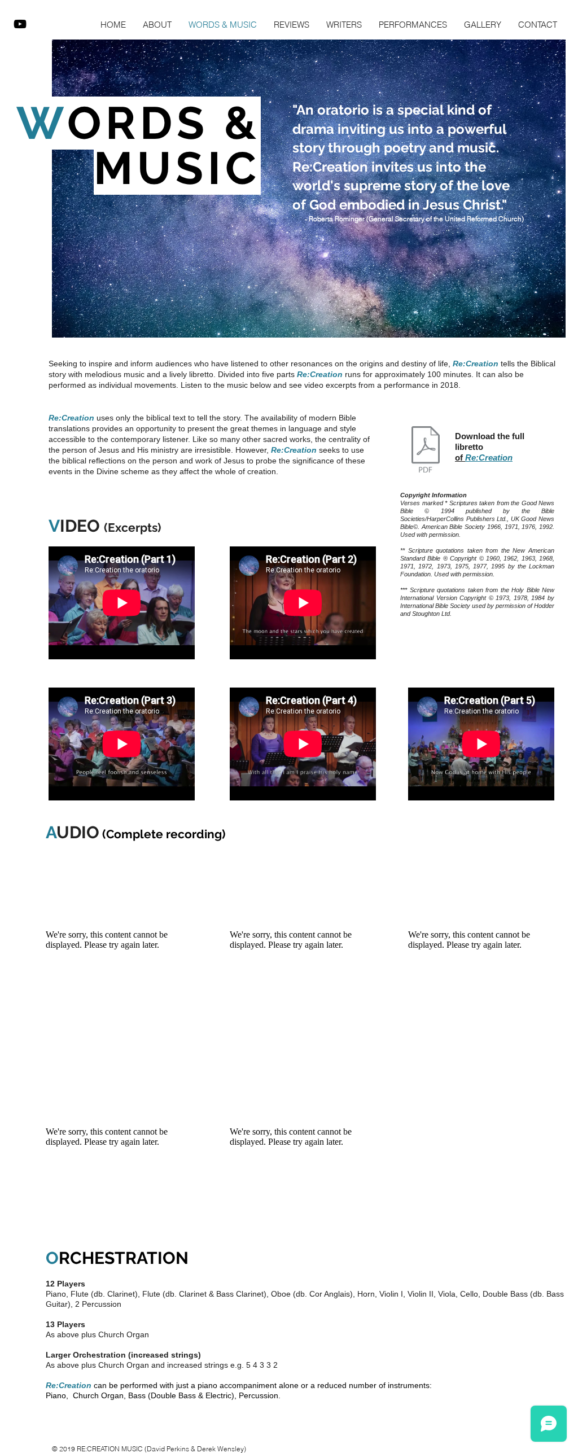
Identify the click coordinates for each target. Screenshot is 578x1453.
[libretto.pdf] (425, 450)
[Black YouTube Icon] (20, 24)
